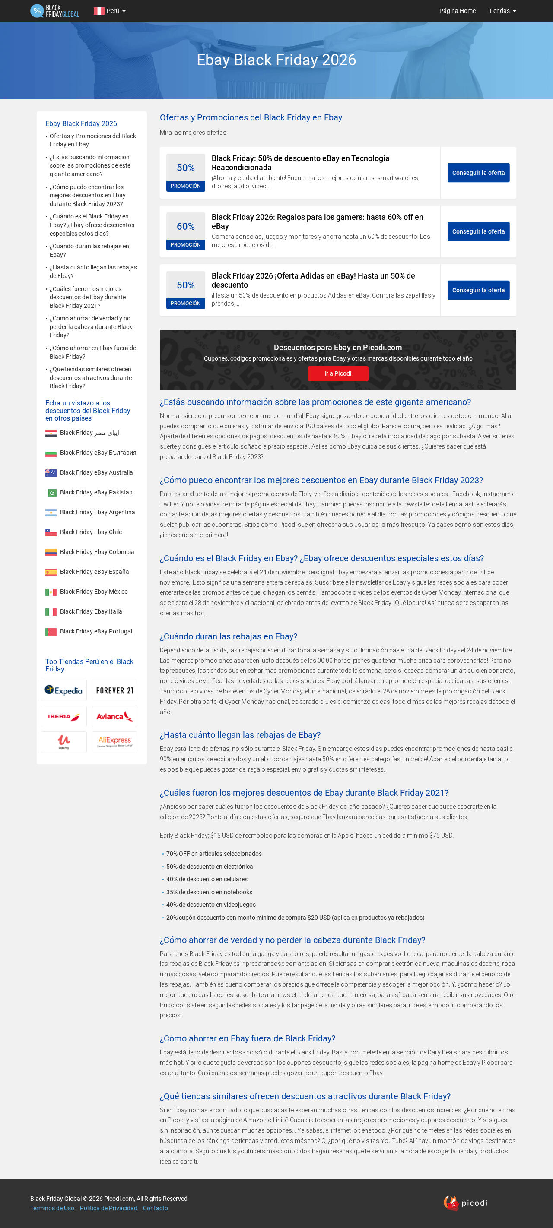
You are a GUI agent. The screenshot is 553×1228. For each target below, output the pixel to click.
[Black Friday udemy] (63, 742)
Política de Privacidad (108, 1208)
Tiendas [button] (499, 10)
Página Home (457, 10)
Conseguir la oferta (478, 172)
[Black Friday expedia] (63, 690)
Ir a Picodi (338, 373)
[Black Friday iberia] (63, 716)
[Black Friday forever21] (114, 690)
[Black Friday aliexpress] (114, 742)
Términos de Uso (52, 1208)
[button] (109, 11)
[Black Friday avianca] (114, 716)
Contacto (155, 1208)
